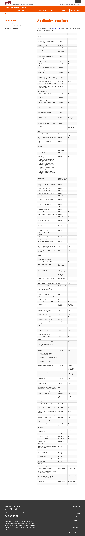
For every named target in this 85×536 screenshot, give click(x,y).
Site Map (68, 532)
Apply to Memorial (10, 13)
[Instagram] (8, 516)
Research (64, 10)
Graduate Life (53, 10)
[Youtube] (11, 516)
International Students (75, 10)
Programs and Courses (10, 10)
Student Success (42, 10)
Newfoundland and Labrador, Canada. (74, 534)
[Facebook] (6, 516)
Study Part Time (20, 10)
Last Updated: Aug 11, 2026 (75, 532)
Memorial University (19, 3)
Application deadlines (10, 20)
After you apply (9, 23)
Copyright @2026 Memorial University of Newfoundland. (14, 534)
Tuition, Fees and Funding (32, 10)
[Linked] (14, 516)
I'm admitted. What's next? (12, 28)
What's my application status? (13, 26)
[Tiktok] (17, 516)
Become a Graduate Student (15, 7)
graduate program (56, 28)
